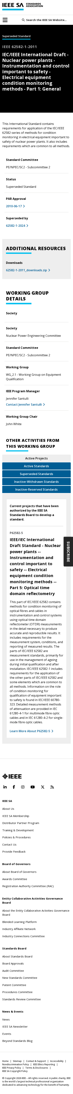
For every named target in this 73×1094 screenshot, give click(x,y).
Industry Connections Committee (23, 936)
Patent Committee (14, 985)
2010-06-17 (14, 206)
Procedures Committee (17, 992)
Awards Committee (14, 879)
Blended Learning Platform (19, 922)
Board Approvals (13, 963)
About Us (8, 808)
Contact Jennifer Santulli (24, 404)
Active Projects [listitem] (36, 458)
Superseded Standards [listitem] (36, 474)
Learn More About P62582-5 (30, 731)
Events (6, 1034)
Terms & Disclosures (36, 1067)
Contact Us (9, 844)
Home (5, 1061)
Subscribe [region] (68, 551)
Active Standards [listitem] (36, 466)
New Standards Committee (19, 978)
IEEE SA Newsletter (15, 1026)
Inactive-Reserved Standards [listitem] (36, 489)
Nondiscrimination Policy (15, 1064)
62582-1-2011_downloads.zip (26, 270)
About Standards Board (17, 956)
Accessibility (56, 1061)
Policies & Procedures (16, 837)
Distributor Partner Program (20, 823)
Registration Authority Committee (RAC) (28, 886)
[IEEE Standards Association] (22, 6)
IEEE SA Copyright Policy (15, 1071)
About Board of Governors (19, 872)
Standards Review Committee (21, 999)
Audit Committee (13, 970)
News (6, 1019)
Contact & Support (36, 1061)
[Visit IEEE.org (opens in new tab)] (12, 776)
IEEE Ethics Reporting (44, 1064)
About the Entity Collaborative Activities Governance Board (35, 913)
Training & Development (18, 830)
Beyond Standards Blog (17, 1041)
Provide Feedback (13, 851)
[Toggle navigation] (5, 20)
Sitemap (17, 1061)
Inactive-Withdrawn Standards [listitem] (36, 482)
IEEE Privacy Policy (11, 1067)
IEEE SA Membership (15, 816)
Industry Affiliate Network (19, 929)
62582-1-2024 (15, 226)
